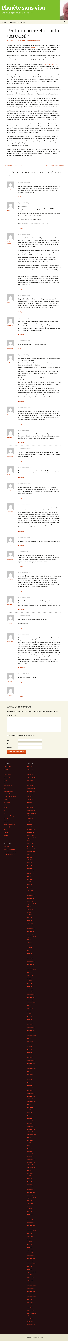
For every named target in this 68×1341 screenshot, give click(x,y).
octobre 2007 (30, 1261)
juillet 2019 (30, 879)
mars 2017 (29, 953)
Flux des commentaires (10, 852)
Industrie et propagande (10, 796)
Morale (5, 813)
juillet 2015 (30, 1008)
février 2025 (30, 769)
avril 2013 (29, 1082)
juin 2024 (29, 783)
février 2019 (30, 890)
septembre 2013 (31, 1068)
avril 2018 (29, 917)
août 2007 (29, 1266)
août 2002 (29, 1299)
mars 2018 (29, 920)
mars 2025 (29, 766)
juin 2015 (29, 1011)
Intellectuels (7, 799)
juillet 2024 (30, 780)
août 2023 (29, 796)
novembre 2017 (31, 931)
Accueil (4, 22)
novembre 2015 (31, 997)
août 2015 (29, 1005)
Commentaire (12, 715)
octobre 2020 (30, 854)
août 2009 (29, 1200)
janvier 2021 (30, 846)
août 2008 (29, 1233)
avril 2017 (29, 950)
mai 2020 (29, 862)
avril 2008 (29, 1244)
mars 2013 (29, 1085)
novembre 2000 (31, 1327)
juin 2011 (29, 1143)
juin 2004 (29, 1283)
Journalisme (7, 802)
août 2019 (29, 876)
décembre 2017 (31, 928)
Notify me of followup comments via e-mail (22, 735)
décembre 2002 (31, 1288)
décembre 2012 (31, 1093)
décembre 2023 (31, 788)
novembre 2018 (31, 898)
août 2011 (29, 1137)
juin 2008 (29, 1239)
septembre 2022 (31, 813)
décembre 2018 (31, 895)
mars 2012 (29, 1118)
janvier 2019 (30, 893)
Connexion (6, 846)
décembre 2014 (31, 1027)
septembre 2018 (31, 904)
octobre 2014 (30, 1033)
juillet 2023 (30, 799)
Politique (6, 821)
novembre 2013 (31, 1063)
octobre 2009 (30, 1195)
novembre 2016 (31, 964)
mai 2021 (29, 840)
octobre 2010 (30, 1165)
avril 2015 (29, 1016)
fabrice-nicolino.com (50, 64)
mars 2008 (29, 1247)
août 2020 (29, 857)
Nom (9, 740)
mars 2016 (29, 986)
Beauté (5, 772)
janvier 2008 (30, 1253)
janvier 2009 (30, 1220)
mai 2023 (29, 802)
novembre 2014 (31, 1030)
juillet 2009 (30, 1203)
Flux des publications (9, 849)
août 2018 (29, 906)
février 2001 (30, 1318)
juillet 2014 (30, 1041)
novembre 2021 (31, 832)
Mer (5, 810)
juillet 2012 (30, 1107)
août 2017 (29, 939)
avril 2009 (29, 1211)
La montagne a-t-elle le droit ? (13, 165)
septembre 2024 (31, 777)
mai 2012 (29, 1112)
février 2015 (30, 1022)
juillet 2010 (30, 1173)
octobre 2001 (30, 1310)
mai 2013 (29, 1079)
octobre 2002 (30, 1294)
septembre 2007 (31, 1264)
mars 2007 (29, 1269)
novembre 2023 (31, 791)
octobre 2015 (30, 1000)
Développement (8, 785)
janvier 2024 (30, 785)
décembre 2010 (31, 1159)
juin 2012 (29, 1110)
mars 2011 (29, 1151)
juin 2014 (29, 1044)
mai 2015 (29, 1014)
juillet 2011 (30, 1140)
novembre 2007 (31, 1258)
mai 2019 (29, 884)
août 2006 (29, 1275)
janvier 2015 (30, 1024)
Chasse (5, 780)
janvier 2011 (30, 1156)
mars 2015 (29, 1019)
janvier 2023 (30, 807)
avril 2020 (29, 865)
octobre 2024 (30, 774)
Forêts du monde (8, 791)
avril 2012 (29, 1115)
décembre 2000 (31, 1324)
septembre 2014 (31, 1035)
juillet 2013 (30, 1074)
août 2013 (29, 1071)
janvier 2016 (30, 992)
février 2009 (30, 1217)
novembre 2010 (31, 1162)
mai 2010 (29, 1178)
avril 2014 (29, 1049)
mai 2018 (29, 915)
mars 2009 (29, 1214)
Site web (9, 747)
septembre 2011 (31, 1134)
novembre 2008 (31, 1225)
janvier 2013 (30, 1090)
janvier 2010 (30, 1187)
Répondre (22, 197)
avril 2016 (29, 983)
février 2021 (30, 843)
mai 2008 (29, 1242)
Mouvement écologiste (33, 40)
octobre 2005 (30, 1277)
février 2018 (30, 923)
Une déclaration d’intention (17, 22)
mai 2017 (29, 948)
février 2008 (30, 1250)
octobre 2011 (30, 1132)
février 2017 (30, 956)
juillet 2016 (30, 975)
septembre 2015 (31, 1003)
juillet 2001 (30, 1316)
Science (6, 832)
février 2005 (30, 1280)
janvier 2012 (30, 1123)
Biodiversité (7, 777)
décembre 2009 (31, 1189)
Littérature (6, 805)
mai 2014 (29, 1046)
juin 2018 (29, 912)
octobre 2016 (30, 967)
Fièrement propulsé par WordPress (34, 1337)
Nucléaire (6, 818)
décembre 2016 (31, 961)
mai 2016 (29, 981)
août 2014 (29, 1038)
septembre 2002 (31, 1296)
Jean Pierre (10, 511)
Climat (5, 783)
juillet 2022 (30, 818)
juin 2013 (29, 1077)
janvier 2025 (30, 772)
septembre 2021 (31, 838)
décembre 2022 (31, 810)
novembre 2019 (31, 871)
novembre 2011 (31, 1129)
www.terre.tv (34, 47)
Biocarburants (7, 774)
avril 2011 (29, 1148)
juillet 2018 (30, 909)
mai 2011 (29, 1145)
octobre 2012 (30, 1099)
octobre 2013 (30, 1066)
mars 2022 (29, 827)
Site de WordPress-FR (9, 855)
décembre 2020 (31, 849)
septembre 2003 (31, 1285)
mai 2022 (29, 824)
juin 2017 (29, 945)
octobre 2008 (30, 1228)
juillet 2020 (30, 860)
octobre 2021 (30, 835)
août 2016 (29, 972)
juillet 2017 (30, 942)
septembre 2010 (31, 1167)
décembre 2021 (31, 829)
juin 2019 (29, 882)
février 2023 (30, 805)
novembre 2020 (31, 851)
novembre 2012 (31, 1096)
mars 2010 (29, 1184)
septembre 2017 (31, 937)
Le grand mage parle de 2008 (55, 165)
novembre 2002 (31, 1291)
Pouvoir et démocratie (9, 824)
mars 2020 (29, 868)
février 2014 (30, 1055)
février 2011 (30, 1154)
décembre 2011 (31, 1126)
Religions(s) (7, 827)
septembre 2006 (31, 1272)
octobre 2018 (30, 901)
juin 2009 (29, 1206)
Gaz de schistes (8, 794)
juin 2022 (29, 821)
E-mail (9, 744)
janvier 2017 (30, 959)
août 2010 (29, 1170)
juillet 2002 (30, 1302)
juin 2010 (29, 1176)
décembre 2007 (31, 1255)
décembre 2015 (31, 994)
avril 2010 (29, 1181)
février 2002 (30, 1307)
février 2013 (30, 1088)
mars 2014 (29, 1052)
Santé (5, 829)
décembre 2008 (31, 1222)
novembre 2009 (31, 1192)
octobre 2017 (30, 934)
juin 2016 (29, 978)
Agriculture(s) (23, 40)
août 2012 (29, 1104)
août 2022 (29, 816)
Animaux (6, 769)
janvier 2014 (30, 1057)
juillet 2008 (30, 1236)
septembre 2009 (31, 1198)
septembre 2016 (31, 970)
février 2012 (30, 1121)
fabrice (10, 623)
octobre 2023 (30, 794)
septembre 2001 (31, 1313)
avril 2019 (29, 887)
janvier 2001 (30, 1321)
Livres (5, 807)
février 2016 (30, 989)
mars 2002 (29, 1305)
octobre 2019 (30, 873)
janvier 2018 (30, 926)
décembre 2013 (31, 1060)
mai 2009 (29, 1209)
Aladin (8, 210)
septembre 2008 (31, 1231)
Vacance (6, 835)
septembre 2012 (31, 1101)
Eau (4, 788)
